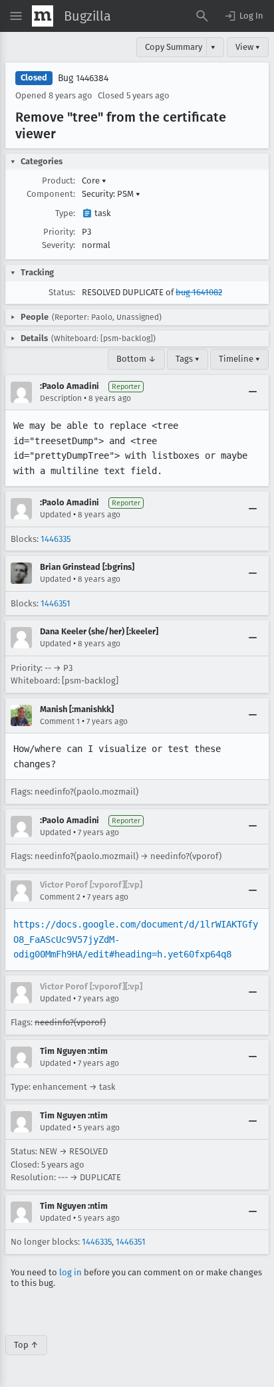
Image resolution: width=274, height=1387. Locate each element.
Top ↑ (26, 1345)
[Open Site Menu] (16, 16)
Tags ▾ (188, 359)
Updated (55, 514)
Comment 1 (60, 721)
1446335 (55, 539)
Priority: (59, 232)
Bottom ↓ (136, 359)
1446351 (55, 603)
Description (61, 398)
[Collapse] (252, 392)
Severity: (58, 245)
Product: (58, 181)
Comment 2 (60, 897)
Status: (62, 292)
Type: (65, 213)
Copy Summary (173, 47)
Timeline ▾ (239, 359)
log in (70, 1272)
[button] (243, 16)
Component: (51, 194)
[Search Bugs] (202, 16)
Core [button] (94, 181)
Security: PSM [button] (111, 194)
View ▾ (247, 47)
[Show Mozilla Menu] (42, 16)
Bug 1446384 (83, 78)
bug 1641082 (199, 292)
